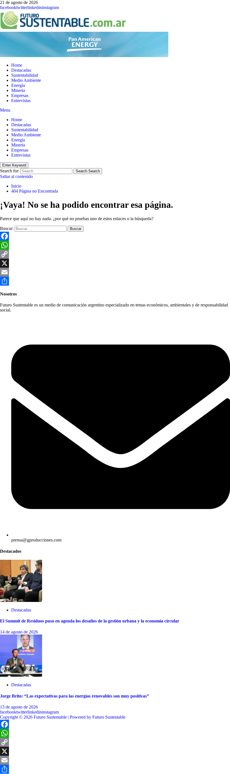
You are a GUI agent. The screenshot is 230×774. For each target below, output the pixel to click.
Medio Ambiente (26, 80)
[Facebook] (115, 236)
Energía (18, 85)
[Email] (115, 272)
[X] (115, 263)
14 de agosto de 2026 (19, 631)
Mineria (18, 90)
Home (16, 65)
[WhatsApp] (115, 245)
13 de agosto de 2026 (19, 707)
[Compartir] (115, 281)
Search (88, 171)
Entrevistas (21, 100)
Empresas (19, 95)
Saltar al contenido (16, 176)
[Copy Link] (115, 254)
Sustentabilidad (24, 75)
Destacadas (21, 70)
